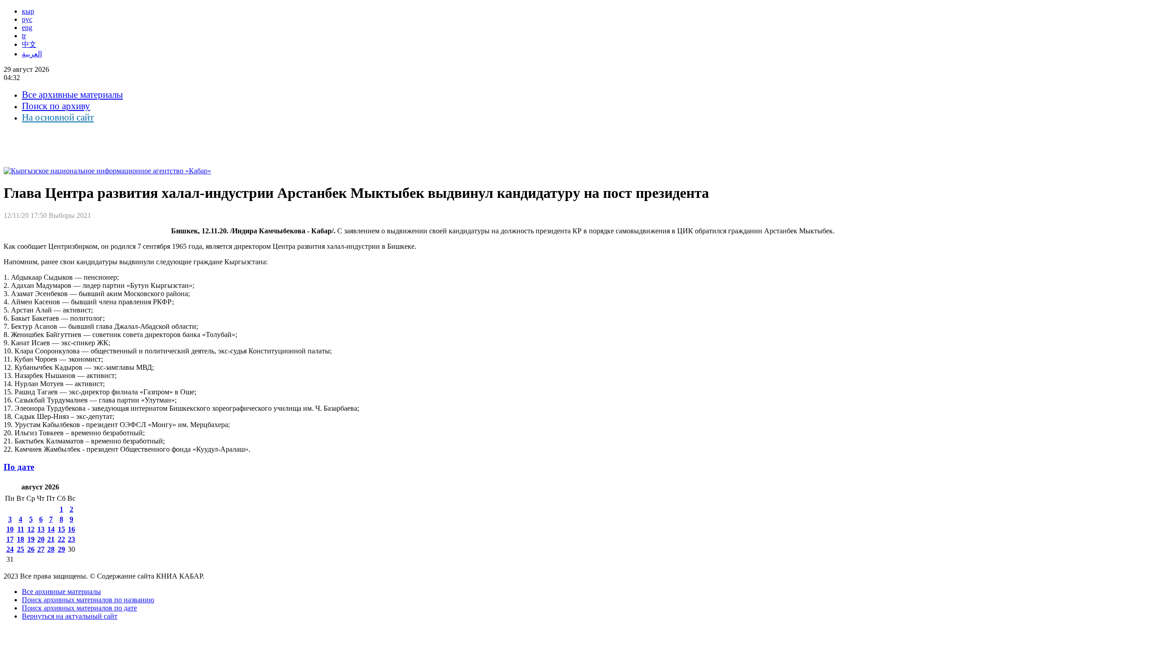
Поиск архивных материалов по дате (79, 608)
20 (41, 539)
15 (61, 529)
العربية (32, 54)
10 (10, 529)
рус (27, 19)
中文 (29, 44)
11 (20, 529)
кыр (28, 11)
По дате (19, 467)
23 (71, 539)
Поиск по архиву (56, 106)
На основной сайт (58, 117)
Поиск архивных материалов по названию (88, 600)
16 (71, 529)
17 (10, 539)
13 (41, 529)
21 (51, 539)
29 (61, 549)
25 (20, 549)
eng (27, 27)
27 (41, 549)
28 (51, 549)
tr (24, 36)
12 (31, 529)
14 (51, 529)
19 (31, 539)
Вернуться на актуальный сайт (69, 616)
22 (61, 539)
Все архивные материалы (72, 94)
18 (20, 539)
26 (31, 549)
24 (10, 549)
